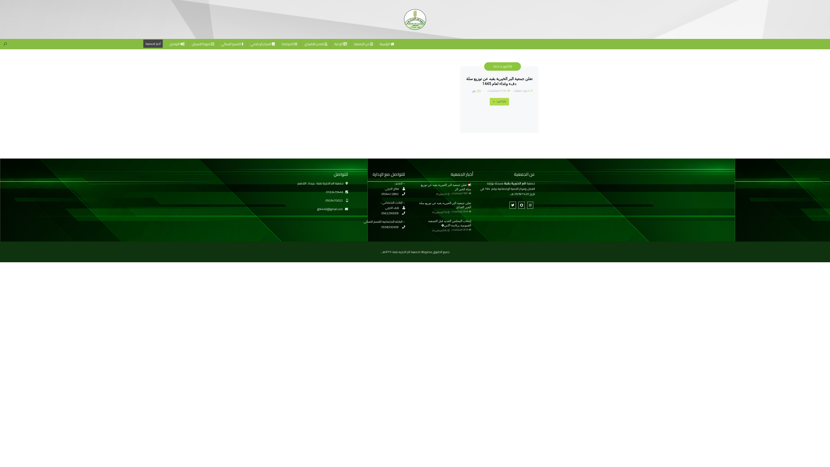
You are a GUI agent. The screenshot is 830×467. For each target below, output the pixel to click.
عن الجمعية (362, 44)
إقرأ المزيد (501, 101)
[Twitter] (512, 205)
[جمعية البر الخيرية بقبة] (415, 19)
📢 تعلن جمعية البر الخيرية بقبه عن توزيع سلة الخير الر (446, 187)
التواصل (174, 44)
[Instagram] (530, 205)
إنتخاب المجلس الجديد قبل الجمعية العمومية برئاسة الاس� (449, 223)
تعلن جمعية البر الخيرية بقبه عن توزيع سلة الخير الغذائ (445, 205)
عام (474, 91)
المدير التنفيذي (314, 44)
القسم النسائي (231, 44)
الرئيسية (385, 44)
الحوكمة (288, 44)
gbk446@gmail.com (330, 209)
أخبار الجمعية (153, 43)
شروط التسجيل (201, 44)
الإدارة (338, 44)
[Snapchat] (521, 205)
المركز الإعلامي (261, 44)
